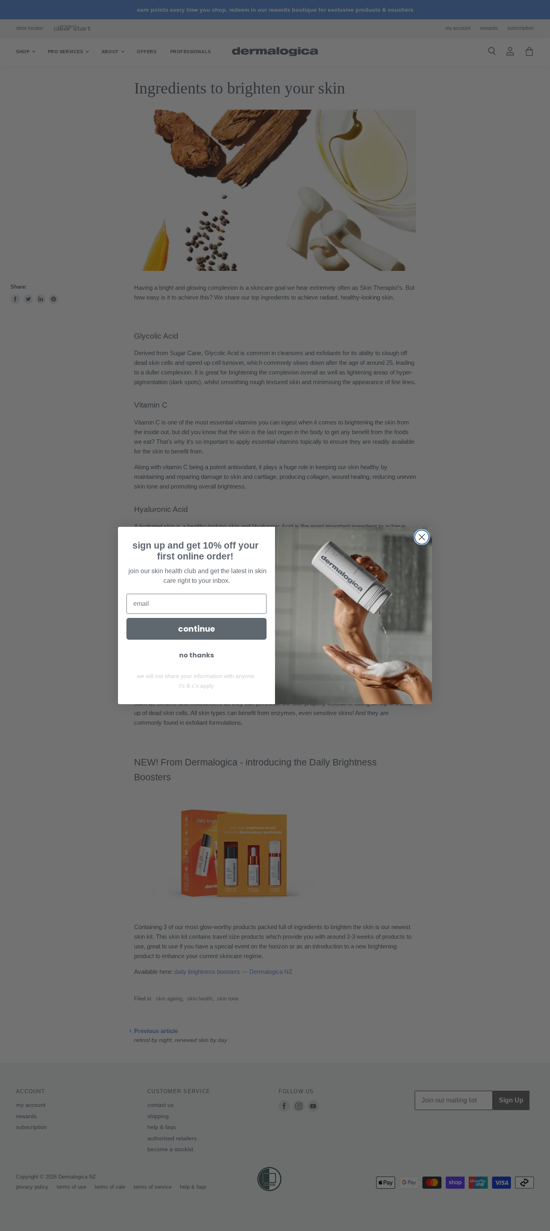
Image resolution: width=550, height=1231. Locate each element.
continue (196, 628)
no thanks (196, 655)
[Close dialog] (422, 537)
